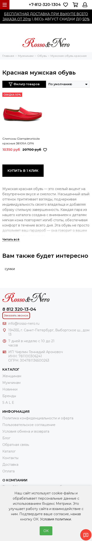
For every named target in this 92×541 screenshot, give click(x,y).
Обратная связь (15, 445)
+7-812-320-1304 (45, 4)
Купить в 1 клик (23, 171)
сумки (10, 269)
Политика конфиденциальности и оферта (37, 418)
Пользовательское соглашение (28, 425)
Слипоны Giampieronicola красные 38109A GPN (21, 141)
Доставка (10, 464)
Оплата (8, 471)
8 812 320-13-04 (19, 309)
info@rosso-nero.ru (23, 323)
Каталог (9, 451)
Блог (6, 438)
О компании (14, 480)
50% (86, 19)
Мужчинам (11, 383)
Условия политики (55, 519)
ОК (46, 531)
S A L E (8, 402)
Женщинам (11, 376)
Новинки (9, 389)
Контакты (10, 458)
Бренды (9, 396)
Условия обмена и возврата (25, 431)
